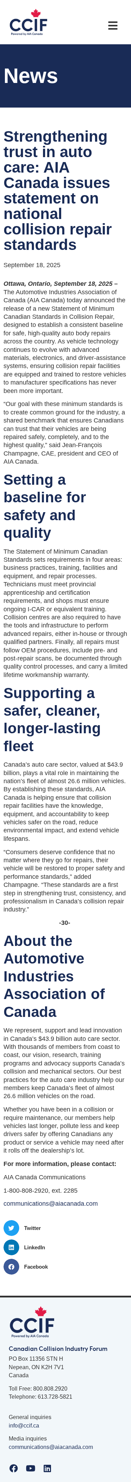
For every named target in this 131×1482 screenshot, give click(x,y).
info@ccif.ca (24, 1426)
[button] (113, 26)
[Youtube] (30, 1468)
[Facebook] (13, 1468)
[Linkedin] (47, 1468)
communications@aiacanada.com (50, 1203)
